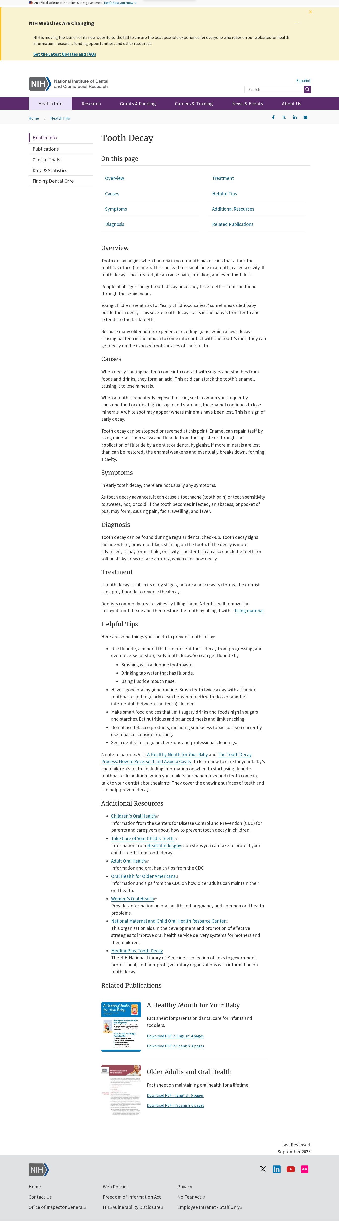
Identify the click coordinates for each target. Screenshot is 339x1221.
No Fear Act (189, 1197)
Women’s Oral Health (132, 899)
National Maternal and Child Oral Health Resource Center (168, 921)
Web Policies (115, 1187)
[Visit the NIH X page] (263, 1169)
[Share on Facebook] (273, 116)
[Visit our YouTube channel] (291, 1169)
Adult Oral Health (128, 861)
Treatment (223, 178)
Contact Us (40, 1197)
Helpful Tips (224, 194)
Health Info (50, 103)
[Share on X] (284, 116)
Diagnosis (114, 224)
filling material (249, 610)
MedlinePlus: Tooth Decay (137, 951)
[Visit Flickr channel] (304, 1169)
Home (34, 118)
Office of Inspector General (56, 1207)
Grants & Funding (138, 103)
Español (303, 80)
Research (91, 103)
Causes (112, 194)
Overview (114, 178)
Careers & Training (194, 103)
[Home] (72, 82)
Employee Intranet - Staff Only (208, 1207)
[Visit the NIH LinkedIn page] (277, 1169)
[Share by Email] (305, 116)
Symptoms (116, 209)
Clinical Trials (46, 159)
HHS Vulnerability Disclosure (131, 1207)
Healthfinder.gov (164, 845)
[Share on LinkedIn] (295, 116)
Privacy (184, 1187)
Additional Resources (233, 209)
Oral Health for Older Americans (143, 876)
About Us (291, 103)
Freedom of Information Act (132, 1197)
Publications (46, 149)
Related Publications (232, 224)
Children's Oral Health (133, 816)
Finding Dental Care (53, 181)
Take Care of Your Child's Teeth (142, 838)
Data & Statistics (50, 170)
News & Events (247, 103)
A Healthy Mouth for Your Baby (177, 754)
